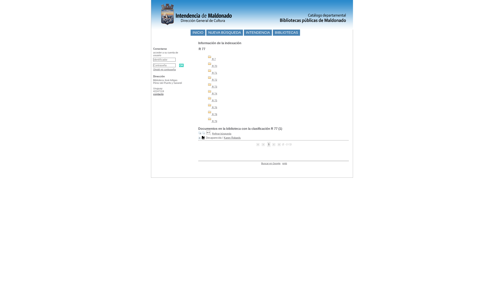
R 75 (214, 100)
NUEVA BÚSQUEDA (224, 33)
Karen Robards (232, 137)
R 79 (214, 121)
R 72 (214, 79)
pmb (284, 163)
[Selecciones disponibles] (208, 133)
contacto (158, 94)
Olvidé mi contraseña (164, 69)
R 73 (214, 86)
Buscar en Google (271, 163)
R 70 (214, 66)
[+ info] (199, 138)
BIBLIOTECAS (286, 33)
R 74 (214, 93)
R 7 (213, 59)
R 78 (214, 114)
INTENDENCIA (258, 33)
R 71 (214, 73)
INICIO (198, 33)
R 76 (214, 107)
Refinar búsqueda (221, 133)
